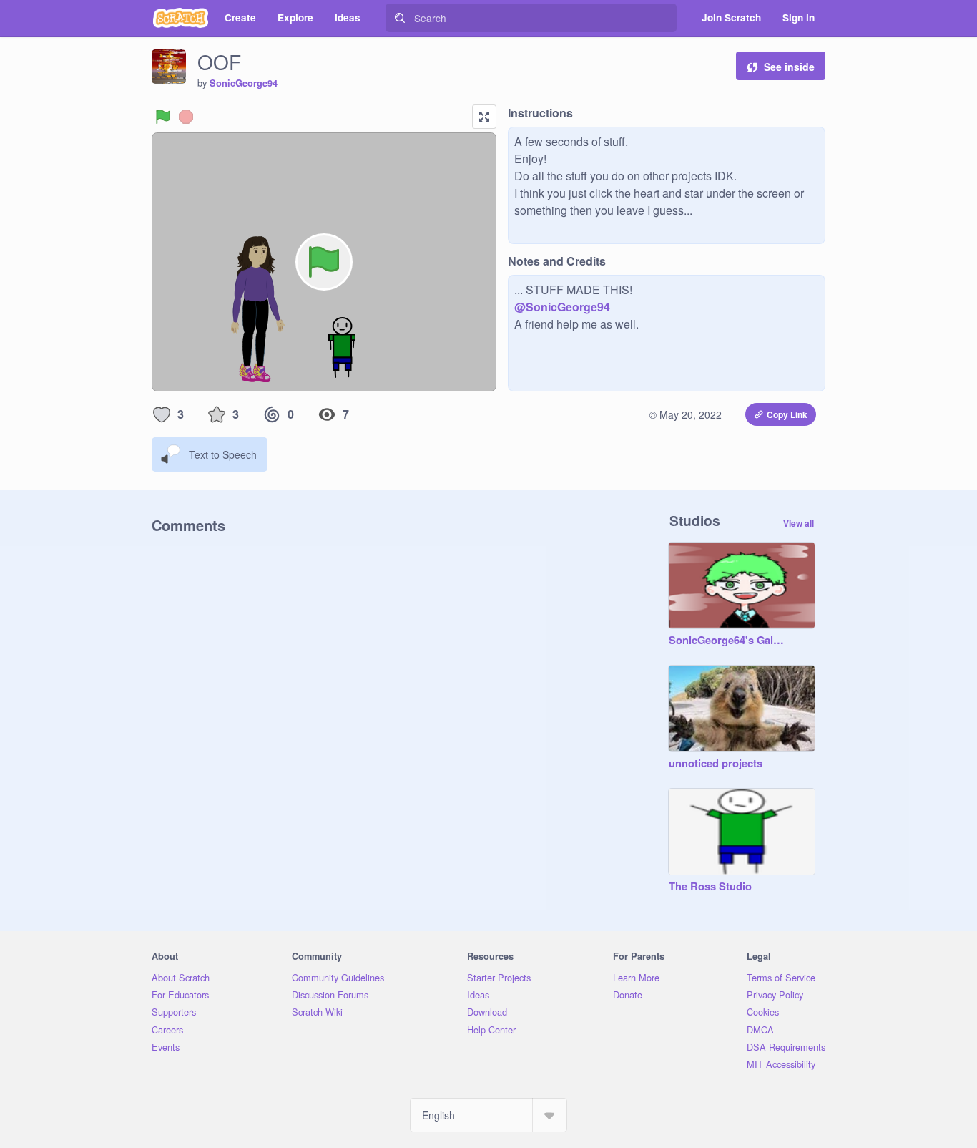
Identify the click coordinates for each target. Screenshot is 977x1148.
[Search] (400, 18)
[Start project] (163, 116)
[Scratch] (181, 18)
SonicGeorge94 (244, 83)
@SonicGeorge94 (562, 306)
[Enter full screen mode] (484, 116)
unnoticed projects (715, 763)
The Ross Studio (710, 886)
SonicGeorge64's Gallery (727, 640)
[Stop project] (186, 116)
